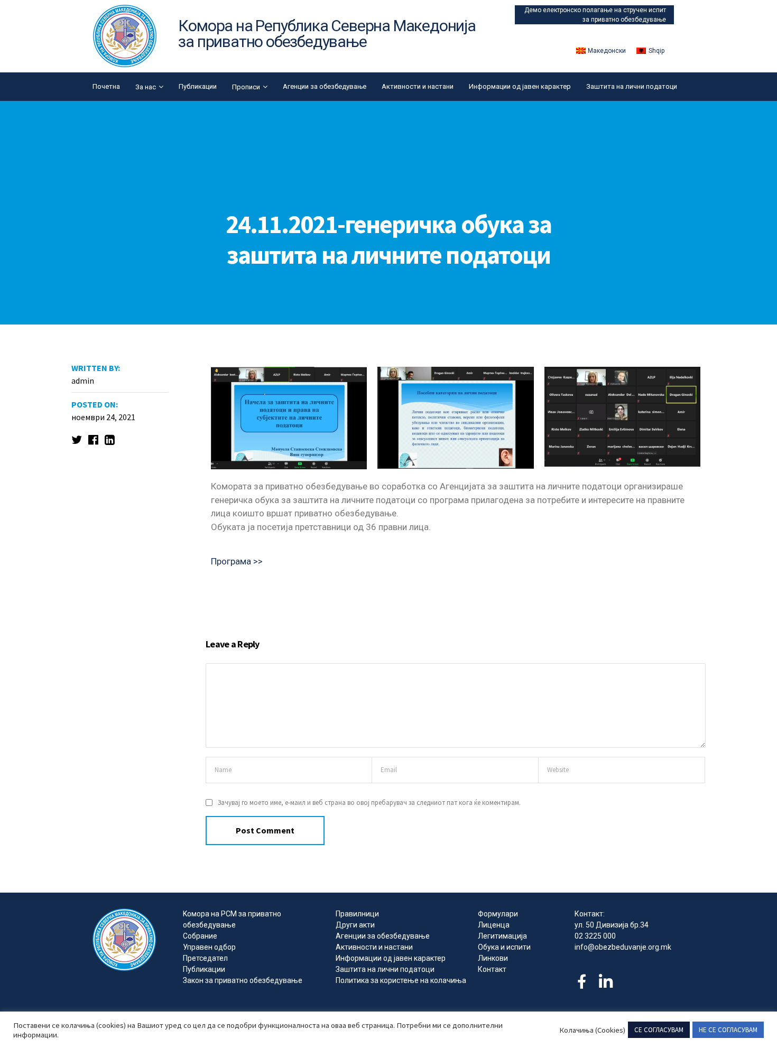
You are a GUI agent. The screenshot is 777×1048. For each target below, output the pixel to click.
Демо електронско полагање (569, 10)
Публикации (198, 86)
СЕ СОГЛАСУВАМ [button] (658, 1029)
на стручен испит (640, 10)
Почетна (106, 86)
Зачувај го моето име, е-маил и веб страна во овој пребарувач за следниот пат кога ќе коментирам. (369, 802)
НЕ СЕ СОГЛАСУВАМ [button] (728, 1029)
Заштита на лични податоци (631, 86)
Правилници (357, 914)
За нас (145, 87)
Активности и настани (418, 86)
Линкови (493, 958)
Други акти (355, 925)
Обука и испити (504, 947)
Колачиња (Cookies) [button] (592, 1030)
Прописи (246, 87)
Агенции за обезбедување (324, 86)
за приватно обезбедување (624, 19)
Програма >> (237, 561)
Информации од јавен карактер (520, 86)
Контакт (492, 969)
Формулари (498, 914)
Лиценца (494, 925)
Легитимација (502, 936)
